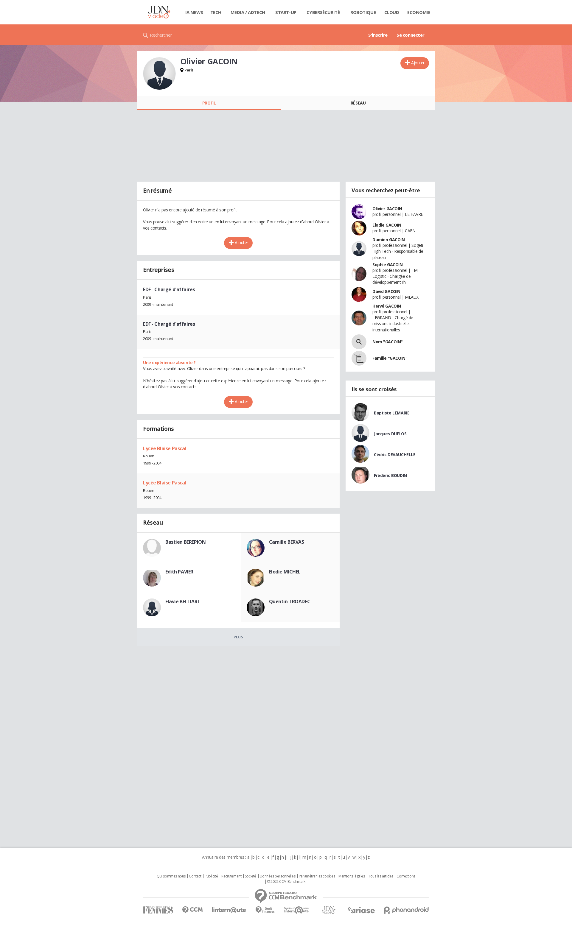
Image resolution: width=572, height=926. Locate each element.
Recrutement (231, 876)
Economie (418, 12)
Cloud (391, 12)
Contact (195, 876)
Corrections (406, 876)
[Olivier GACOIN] (159, 73)
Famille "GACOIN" (389, 358)
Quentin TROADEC (289, 601)
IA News (194, 12)
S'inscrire (378, 35)
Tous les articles (380, 876)
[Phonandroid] (406, 910)
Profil (209, 103)
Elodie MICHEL (285, 571)
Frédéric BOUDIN (390, 475)
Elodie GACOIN (386, 225)
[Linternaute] (229, 910)
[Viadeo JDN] (328, 910)
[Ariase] (361, 910)
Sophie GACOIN (387, 264)
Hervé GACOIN (386, 306)
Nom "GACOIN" (387, 341)
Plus (238, 637)
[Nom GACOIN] (359, 341)
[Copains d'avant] (297, 910)
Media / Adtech (248, 12)
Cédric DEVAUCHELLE (394, 454)
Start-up (285, 12)
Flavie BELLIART (182, 601)
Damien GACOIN (388, 239)
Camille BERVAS (286, 542)
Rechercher (161, 35)
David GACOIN (386, 291)
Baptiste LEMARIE (391, 413)
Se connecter (411, 35)
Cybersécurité (323, 12)
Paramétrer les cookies (317, 876)
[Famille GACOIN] (359, 358)
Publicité (211, 876)
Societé (250, 876)
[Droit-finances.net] (265, 910)
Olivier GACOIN (387, 208)
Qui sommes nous (171, 876)
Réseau (358, 103)
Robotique (363, 12)
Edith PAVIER (179, 571)
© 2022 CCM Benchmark (286, 882)
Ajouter (418, 63)
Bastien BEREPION (185, 542)
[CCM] (192, 910)
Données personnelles (278, 876)
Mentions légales (351, 876)
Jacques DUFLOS (390, 434)
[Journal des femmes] (158, 910)
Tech (215, 12)
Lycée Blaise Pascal (164, 448)
